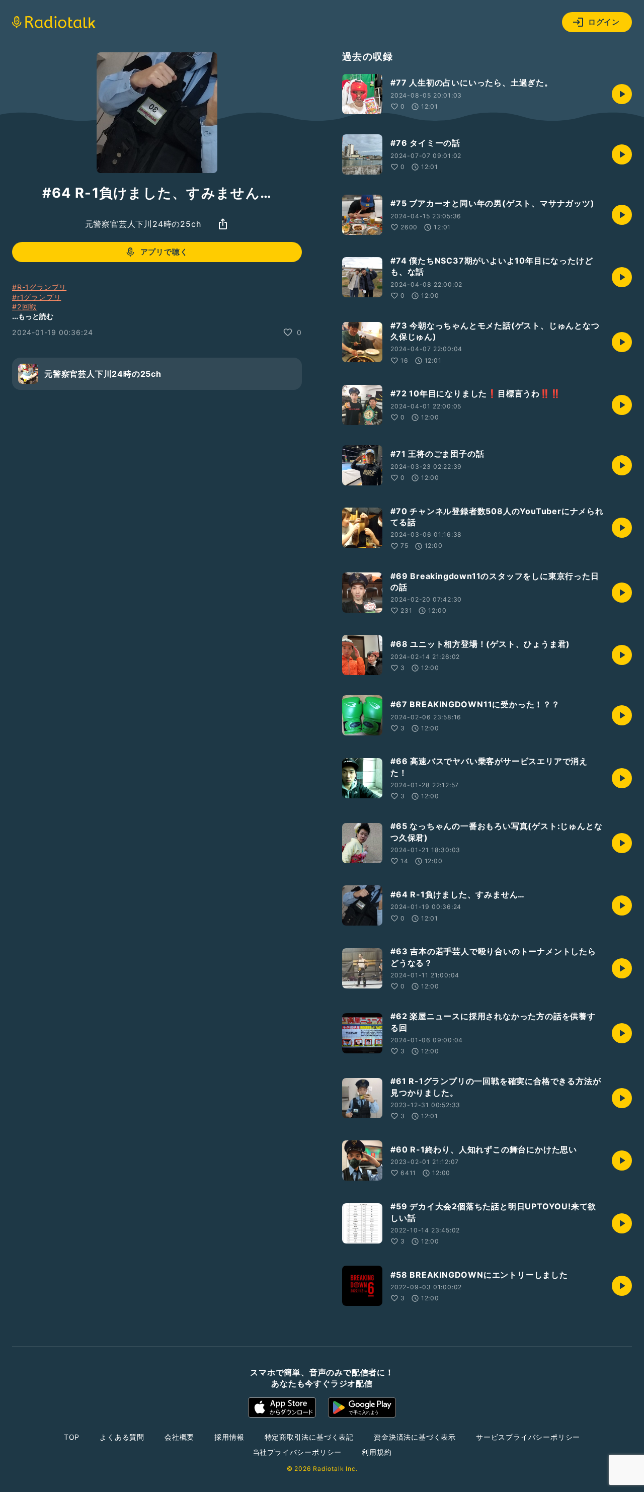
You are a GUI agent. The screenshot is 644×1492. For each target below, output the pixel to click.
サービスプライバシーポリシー (528, 1437)
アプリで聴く (164, 252)
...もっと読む (32, 316)
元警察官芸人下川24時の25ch (143, 224)
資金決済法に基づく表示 (415, 1437)
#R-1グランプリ (39, 287)
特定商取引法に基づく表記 (309, 1437)
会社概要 (179, 1437)
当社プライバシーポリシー (297, 1452)
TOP (71, 1437)
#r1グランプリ (36, 296)
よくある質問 (122, 1437)
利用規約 (376, 1452)
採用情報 (229, 1437)
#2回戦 (24, 306)
